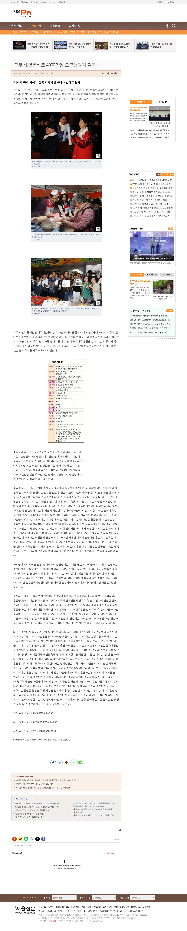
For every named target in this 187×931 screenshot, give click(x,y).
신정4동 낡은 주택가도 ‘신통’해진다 (30, 814)
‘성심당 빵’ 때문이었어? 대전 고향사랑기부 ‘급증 (93, 803)
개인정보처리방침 (90, 911)
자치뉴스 (34, 32)
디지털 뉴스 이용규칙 (134, 911)
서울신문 (15, 2)
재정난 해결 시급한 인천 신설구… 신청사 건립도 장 (37, 803)
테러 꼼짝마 (78, 812)
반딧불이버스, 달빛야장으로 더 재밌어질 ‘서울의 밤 (37, 807)
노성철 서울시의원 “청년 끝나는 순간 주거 (150, 134)
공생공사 (51, 2)
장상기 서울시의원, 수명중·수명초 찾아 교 (150, 130)
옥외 (68, 907)
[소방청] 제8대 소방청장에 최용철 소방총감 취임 (150, 320)
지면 (58, 907)
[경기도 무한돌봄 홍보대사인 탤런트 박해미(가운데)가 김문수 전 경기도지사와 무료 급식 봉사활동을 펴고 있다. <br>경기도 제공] (66, 187)
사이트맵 (146, 907)
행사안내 (61, 911)
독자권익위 (107, 907)
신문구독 (42, 907)
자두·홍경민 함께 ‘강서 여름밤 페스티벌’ (152, 258)
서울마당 (76, 907)
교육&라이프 (112, 32)
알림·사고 (52, 911)
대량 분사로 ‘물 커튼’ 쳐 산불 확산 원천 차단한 (93, 809)
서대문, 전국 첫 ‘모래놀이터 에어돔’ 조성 (150, 216)
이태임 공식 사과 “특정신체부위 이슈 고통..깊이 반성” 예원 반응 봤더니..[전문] (45, 780)
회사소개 (42, 911)
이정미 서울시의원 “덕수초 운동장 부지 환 (150, 137)
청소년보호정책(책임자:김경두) (112, 911)
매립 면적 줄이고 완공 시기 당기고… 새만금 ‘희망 (94, 815)
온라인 (63, 907)
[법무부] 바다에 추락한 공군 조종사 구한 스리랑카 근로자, (154, 332)
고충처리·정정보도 (121, 907)
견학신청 (97, 907)
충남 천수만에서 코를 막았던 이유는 (88, 806)
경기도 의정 (61, 32)
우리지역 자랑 (77, 32)
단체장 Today (19, 32)
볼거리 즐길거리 (95, 32)
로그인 (161, 2)
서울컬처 (61, 2)
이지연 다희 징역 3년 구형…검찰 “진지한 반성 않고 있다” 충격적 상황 (42, 787)
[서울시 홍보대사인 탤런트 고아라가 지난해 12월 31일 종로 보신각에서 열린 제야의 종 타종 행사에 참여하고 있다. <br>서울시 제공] (66, 114)
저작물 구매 (86, 907)
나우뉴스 (34, 2)
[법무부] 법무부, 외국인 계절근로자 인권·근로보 (150, 328)
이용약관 (77, 911)
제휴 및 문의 (136, 907)
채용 (69, 911)
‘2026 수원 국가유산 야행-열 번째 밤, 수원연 (152, 184)
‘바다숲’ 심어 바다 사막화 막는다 (29, 817)
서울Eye (24, 2)
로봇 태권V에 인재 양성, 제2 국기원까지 (32, 810)
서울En (43, 2)
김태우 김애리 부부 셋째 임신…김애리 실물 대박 (34, 784)
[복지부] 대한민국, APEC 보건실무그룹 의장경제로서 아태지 (155, 324)
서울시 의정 (47, 32)
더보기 (170, 310)
